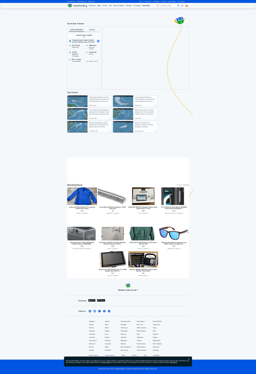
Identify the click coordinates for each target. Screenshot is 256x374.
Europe (134, 355)
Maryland (108, 350)
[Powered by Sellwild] (186, 185)
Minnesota (124, 328)
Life (110, 5)
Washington (156, 341)
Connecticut (93, 341)
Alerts (105, 5)
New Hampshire (126, 347)
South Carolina (141, 350)
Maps (99, 5)
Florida (91, 347)
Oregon (139, 341)
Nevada (123, 344)
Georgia (91, 350)
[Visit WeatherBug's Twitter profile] (90, 311)
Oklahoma (140, 337)
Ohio (138, 334)
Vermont (155, 334)
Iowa (106, 334)
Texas (155, 328)
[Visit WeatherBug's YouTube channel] (95, 311)
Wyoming (156, 350)
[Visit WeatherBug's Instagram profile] (104, 311)
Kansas (107, 337)
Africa (123, 355)
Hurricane (146, 5)
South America (109, 355)
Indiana (107, 331)
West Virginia (157, 344)
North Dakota (141, 331)
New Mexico (141, 321)
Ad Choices (173, 362)
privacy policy (106, 362)
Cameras (129, 5)
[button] (188, 359)
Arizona (91, 328)
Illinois (107, 328)
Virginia (155, 337)
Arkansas (92, 331)
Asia (145, 355)
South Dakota (157, 321)
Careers (164, 1)
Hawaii (107, 321)
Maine (107, 347)
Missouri (123, 334)
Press (141, 1)
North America (93, 355)
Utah (154, 331)
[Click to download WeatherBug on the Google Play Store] (101, 300)
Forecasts (92, 5)
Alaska (91, 325)
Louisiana (108, 344)
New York (140, 325)
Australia (156, 355)
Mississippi (124, 331)
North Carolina (141, 328)
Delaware (92, 344)
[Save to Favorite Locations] (158, 5)
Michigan (123, 325)
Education (148, 1)
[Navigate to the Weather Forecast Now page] (77, 6)
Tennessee (156, 325)
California (92, 334)
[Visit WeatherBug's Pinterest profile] (109, 311)
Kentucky (108, 341)
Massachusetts (125, 321)
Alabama (92, 321)
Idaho (106, 325)
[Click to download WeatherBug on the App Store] (91, 300)
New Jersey (124, 350)
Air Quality (137, 5)
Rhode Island (141, 347)
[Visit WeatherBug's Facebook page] (99, 311)
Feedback (156, 1)
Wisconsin (156, 347)
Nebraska (124, 341)
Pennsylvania (141, 344)
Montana (123, 337)
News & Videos (118, 5)
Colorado (92, 337)
